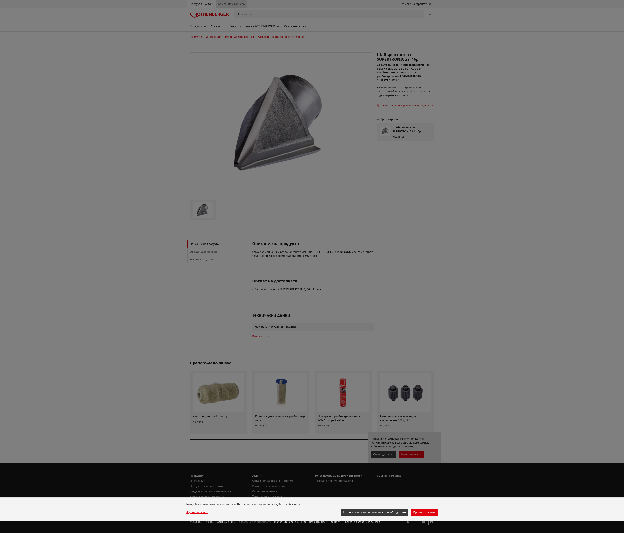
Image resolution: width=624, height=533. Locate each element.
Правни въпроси (318, 521)
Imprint (277, 521)
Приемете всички (424, 512)
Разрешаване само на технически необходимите (374, 512)
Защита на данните (295, 521)
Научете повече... (197, 512)
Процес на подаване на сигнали (362, 521)
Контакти (336, 521)
